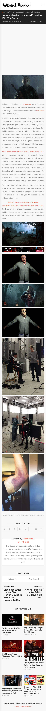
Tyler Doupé (6, 21)
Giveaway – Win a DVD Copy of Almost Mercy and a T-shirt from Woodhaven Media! (33, 690)
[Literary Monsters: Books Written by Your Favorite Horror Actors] (34, 650)
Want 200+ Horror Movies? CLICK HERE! (23, 203)
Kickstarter (40, 111)
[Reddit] (25, 529)
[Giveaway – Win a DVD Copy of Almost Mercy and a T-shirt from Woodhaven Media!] (34, 680)
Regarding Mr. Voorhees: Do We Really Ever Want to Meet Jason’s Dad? (12, 691)
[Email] (36, 529)
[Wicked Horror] (16, 4)
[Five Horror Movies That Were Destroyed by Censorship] (12, 620)
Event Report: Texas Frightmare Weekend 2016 (12, 655)
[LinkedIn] (20, 529)
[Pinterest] (14, 529)
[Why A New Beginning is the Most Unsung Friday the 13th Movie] (34, 619)
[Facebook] (9, 529)
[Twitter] (4, 529)
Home (3, 12)
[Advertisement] (23, 48)
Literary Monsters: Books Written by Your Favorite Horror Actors (34, 665)
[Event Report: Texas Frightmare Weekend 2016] (12, 646)
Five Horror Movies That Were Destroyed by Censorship (11, 630)
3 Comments (32, 21)
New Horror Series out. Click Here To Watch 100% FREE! (23, 152)
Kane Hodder (40, 515)
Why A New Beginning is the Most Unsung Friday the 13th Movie (33, 630)
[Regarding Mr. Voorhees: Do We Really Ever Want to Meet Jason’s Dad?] (12, 680)
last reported (26, 104)
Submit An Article (26, 706)
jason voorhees (30, 515)
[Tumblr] (30, 529)
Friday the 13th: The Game (15, 515)
